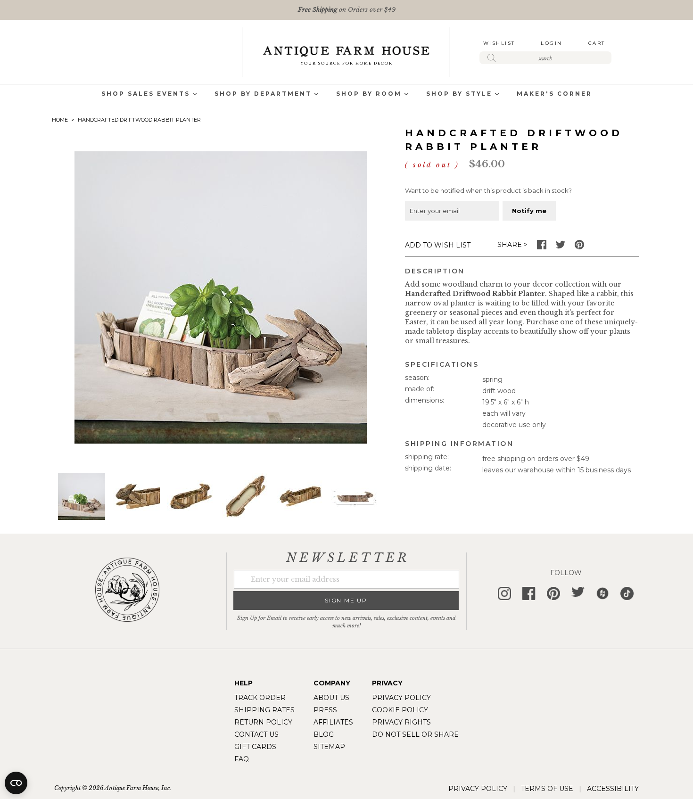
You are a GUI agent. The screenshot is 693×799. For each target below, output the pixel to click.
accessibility (613, 788)
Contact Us (256, 734)
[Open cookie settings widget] (16, 783)
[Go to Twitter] (560, 247)
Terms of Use (547, 788)
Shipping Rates (264, 710)
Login (551, 43)
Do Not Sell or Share (415, 734)
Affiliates (333, 722)
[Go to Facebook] (541, 247)
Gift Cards (255, 746)
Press (325, 710)
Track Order (260, 697)
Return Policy (263, 722)
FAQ (241, 759)
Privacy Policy (401, 697)
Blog (324, 734)
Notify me (529, 210)
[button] (136, 496)
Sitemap (329, 746)
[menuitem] (145, 94)
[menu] (346, 94)
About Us (331, 697)
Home (60, 119)
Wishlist (499, 43)
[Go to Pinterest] (579, 247)
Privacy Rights (401, 722)
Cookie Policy (400, 710)
